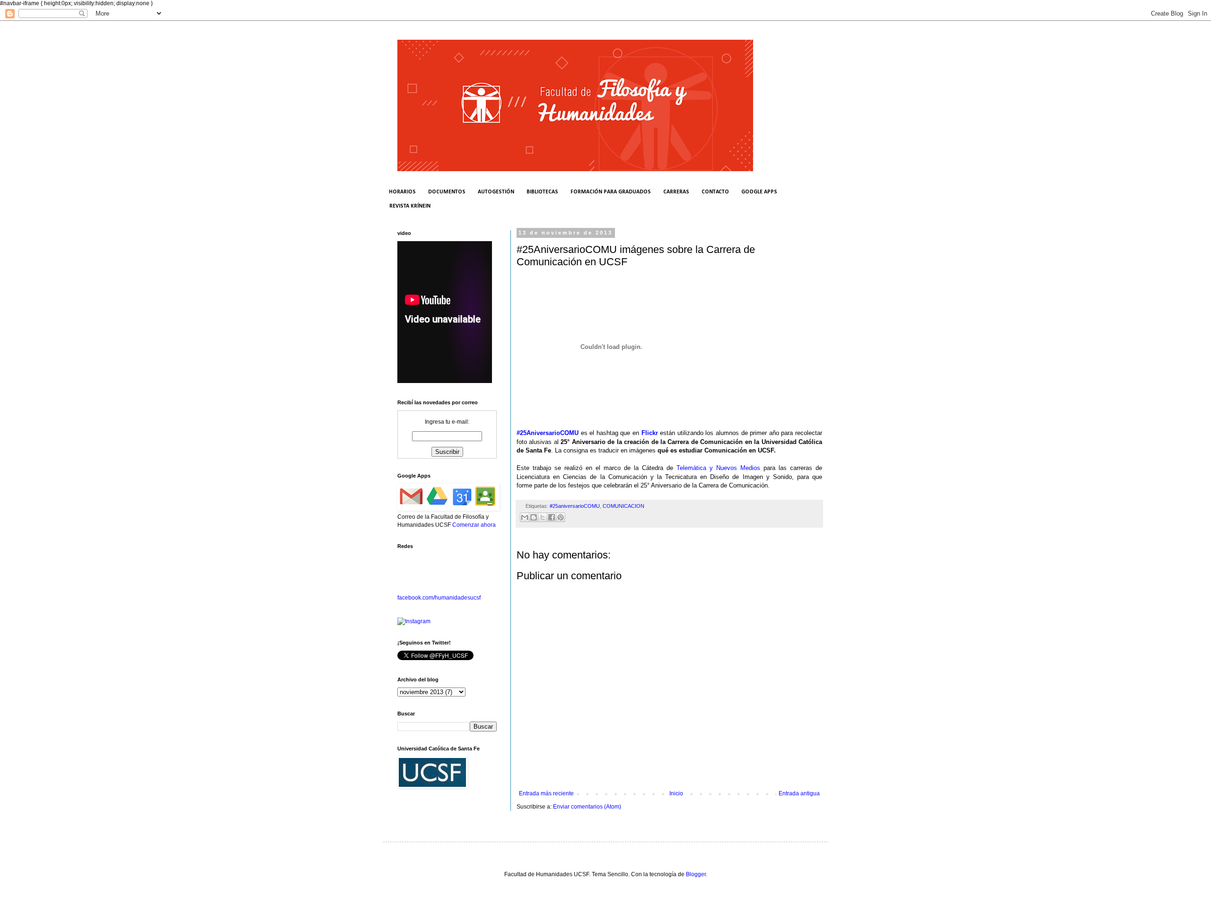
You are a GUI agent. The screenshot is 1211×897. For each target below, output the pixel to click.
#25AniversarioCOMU (548, 432)
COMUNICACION (623, 506)
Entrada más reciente (546, 793)
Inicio (676, 793)
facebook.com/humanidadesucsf (439, 597)
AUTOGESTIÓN (496, 192)
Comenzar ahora (474, 525)
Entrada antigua (799, 793)
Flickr (649, 432)
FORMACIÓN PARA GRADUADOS (610, 192)
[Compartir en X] (542, 517)
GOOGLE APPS (759, 192)
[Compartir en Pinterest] (560, 517)
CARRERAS (676, 192)
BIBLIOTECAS (542, 192)
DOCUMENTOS (446, 192)
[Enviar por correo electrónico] (524, 517)
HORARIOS (402, 192)
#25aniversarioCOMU (575, 506)
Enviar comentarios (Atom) (587, 806)
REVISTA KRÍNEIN (409, 206)
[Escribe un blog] (533, 517)
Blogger (696, 874)
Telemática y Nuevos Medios (718, 467)
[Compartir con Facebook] (551, 517)
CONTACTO (715, 192)
